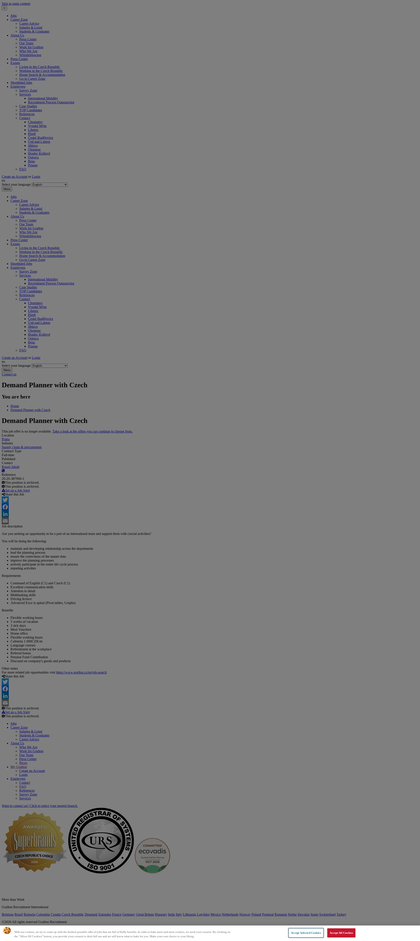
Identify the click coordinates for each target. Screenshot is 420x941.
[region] (210, 933)
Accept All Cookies (341, 932)
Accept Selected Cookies (306, 932)
